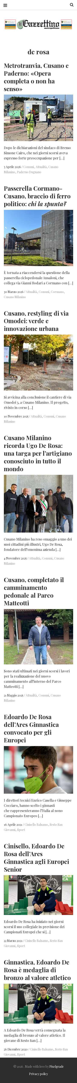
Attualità (41, 167)
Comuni (28, 167)
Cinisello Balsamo (36, 825)
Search (70, 5)
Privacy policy (38, 1074)
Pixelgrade (56, 1066)
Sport (21, 830)
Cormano (57, 292)
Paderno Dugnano (29, 172)
